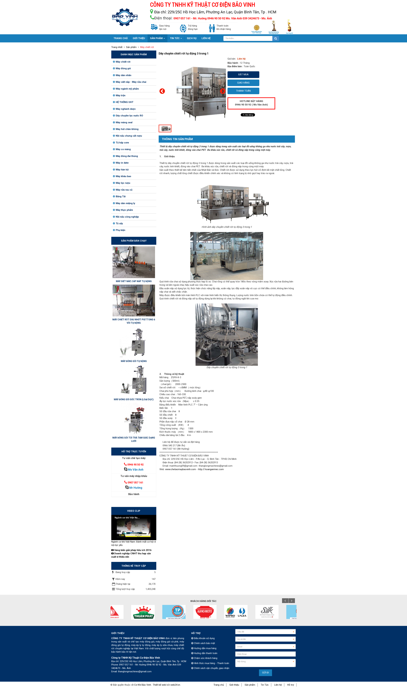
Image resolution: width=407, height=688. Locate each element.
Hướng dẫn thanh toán (205, 653)
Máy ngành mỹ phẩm (127, 88)
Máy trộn (120, 95)
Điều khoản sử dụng (204, 638)
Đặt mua (243, 74)
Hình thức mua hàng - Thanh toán (211, 663)
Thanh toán (243, 90)
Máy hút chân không (127, 129)
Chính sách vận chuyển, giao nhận (211, 668)
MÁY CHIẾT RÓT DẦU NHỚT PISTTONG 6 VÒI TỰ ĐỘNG (133, 321)
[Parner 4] (188, 611)
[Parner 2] (126, 612)
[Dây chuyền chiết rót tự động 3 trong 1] (218, 90)
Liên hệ (278, 684)
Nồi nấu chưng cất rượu (129, 135)
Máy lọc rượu (123, 183)
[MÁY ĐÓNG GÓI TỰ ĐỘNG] (134, 342)
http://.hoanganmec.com (211, 469)
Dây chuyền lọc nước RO (129, 115)
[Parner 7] (281, 611)
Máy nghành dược (126, 109)
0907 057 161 (135, 482)
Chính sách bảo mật (204, 643)
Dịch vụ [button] (192, 38)
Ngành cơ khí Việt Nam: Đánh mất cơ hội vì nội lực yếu (133, 543)
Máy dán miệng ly (125, 203)
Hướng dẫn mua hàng (204, 648)
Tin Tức (265, 684)
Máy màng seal (124, 122)
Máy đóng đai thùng (127, 156)
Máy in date (122, 162)
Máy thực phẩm (124, 210)
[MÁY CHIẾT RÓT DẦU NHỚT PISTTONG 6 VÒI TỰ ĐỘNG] (134, 300)
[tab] (176, 139)
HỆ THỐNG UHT (124, 102)
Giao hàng (243, 82)
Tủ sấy (119, 223)
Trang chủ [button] (121, 38)
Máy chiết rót (123, 61)
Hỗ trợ (290, 684)
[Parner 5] (219, 611)
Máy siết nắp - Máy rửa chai (131, 82)
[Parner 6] (250, 611)
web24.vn (175, 684)
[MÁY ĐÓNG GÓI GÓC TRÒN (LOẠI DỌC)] (133, 380)
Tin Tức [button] (175, 38)
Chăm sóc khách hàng (205, 658)
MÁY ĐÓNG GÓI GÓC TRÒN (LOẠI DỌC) (134, 399)
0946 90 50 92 (135, 464)
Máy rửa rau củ (124, 189)
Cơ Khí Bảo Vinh (142, 684)
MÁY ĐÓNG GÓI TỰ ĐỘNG (134, 361)
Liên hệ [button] (206, 38)
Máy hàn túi (122, 169)
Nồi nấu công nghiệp (127, 216)
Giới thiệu (234, 684)
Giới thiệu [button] (139, 38)
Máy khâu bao (123, 176)
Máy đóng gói (123, 68)
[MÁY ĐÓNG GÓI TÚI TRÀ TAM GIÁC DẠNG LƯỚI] (134, 418)
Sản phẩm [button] (156, 38)
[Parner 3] (157, 611)
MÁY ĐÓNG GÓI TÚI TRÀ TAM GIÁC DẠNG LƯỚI (133, 439)
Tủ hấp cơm (122, 142)
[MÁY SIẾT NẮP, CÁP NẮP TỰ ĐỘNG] (134, 262)
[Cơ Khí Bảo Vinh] (125, 17)
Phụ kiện (120, 230)
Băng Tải (121, 196)
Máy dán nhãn (123, 75)
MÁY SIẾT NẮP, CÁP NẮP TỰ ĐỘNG (134, 281)
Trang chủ (219, 684)
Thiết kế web (159, 684)
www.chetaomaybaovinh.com (180, 469)
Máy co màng (123, 149)
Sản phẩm (250, 684)
